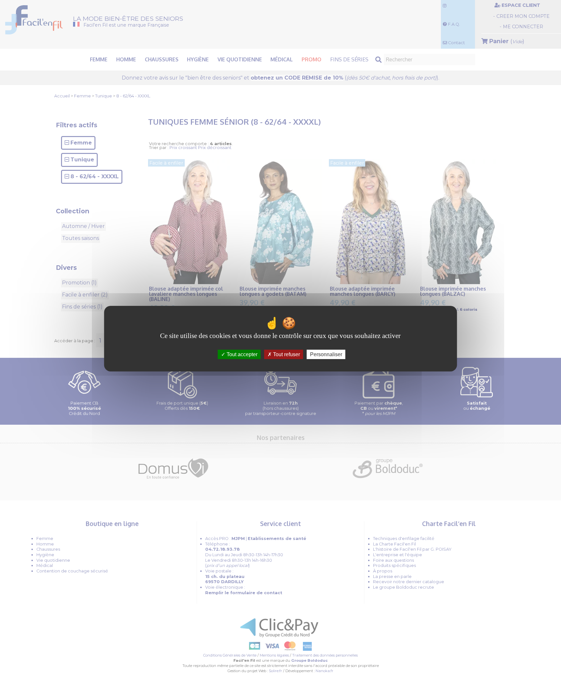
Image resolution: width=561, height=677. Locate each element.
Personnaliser (326, 354)
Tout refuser (286, 354)
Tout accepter (241, 354)
